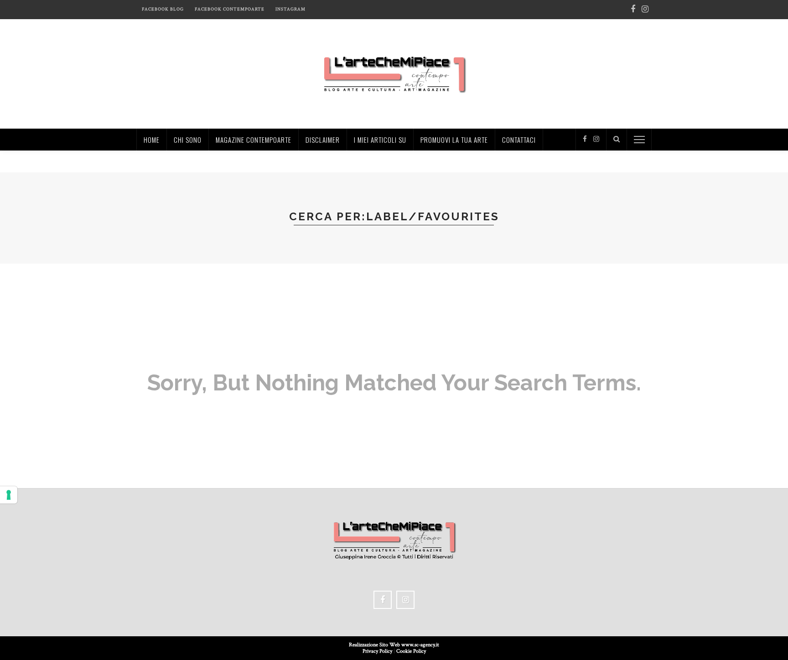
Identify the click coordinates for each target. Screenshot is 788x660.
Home (152, 140)
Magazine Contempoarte (253, 140)
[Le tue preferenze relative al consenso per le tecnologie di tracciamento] (8, 495)
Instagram (290, 9)
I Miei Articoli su (380, 140)
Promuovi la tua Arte (454, 140)
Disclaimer (323, 140)
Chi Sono (188, 140)
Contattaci (519, 140)
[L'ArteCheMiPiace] (394, 73)
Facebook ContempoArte (229, 9)
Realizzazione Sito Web (375, 644)
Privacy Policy (377, 651)
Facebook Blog (163, 9)
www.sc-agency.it (420, 644)
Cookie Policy (411, 651)
